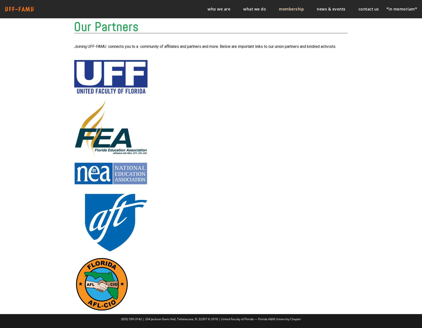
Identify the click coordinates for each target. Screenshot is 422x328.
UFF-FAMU (19, 9)
